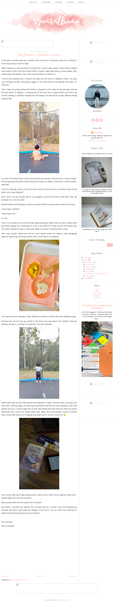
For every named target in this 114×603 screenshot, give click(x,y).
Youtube (58, 2)
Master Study (97, 294)
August (88, 269)
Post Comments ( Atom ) (19, 580)
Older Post (73, 576)
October (89, 264)
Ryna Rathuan (98, 133)
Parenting (97, 297)
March (88, 271)
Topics (81, 2)
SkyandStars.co (64, 600)
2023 (86, 260)
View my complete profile (97, 141)
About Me (33, 2)
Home (39, 576)
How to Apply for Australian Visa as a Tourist (97, 153)
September (90, 267)
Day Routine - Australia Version (96, 273)
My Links (70, 2)
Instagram (46, 2)
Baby (97, 290)
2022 (86, 278)
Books (97, 292)
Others (97, 295)
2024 (86, 258)
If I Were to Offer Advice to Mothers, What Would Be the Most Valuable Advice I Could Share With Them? (97, 191)
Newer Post (5, 576)
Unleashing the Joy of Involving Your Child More (97, 230)
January (88, 276)
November (89, 262)
